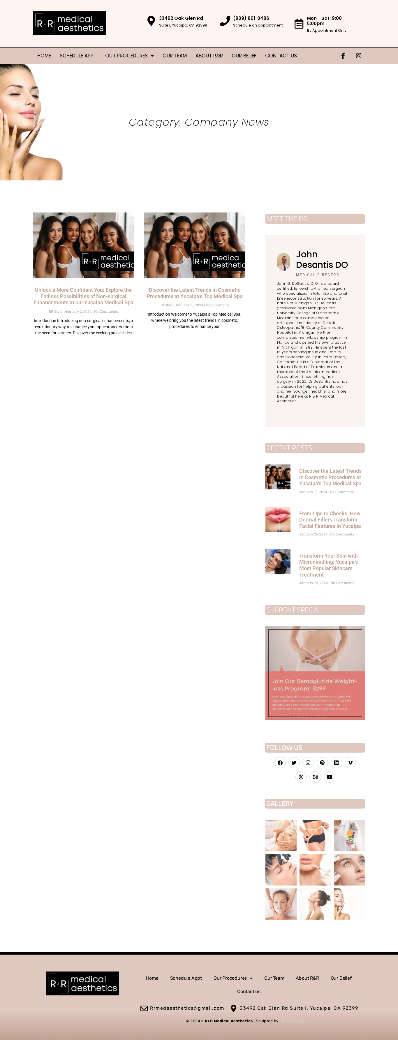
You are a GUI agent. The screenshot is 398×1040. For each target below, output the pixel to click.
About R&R (209, 55)
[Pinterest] (322, 762)
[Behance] (315, 777)
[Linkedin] (336, 762)
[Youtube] (329, 777)
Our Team (175, 55)
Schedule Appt (78, 55)
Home (44, 55)
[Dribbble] (301, 777)
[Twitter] (294, 762)
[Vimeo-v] (350, 762)
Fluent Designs (293, 1021)
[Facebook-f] (343, 56)
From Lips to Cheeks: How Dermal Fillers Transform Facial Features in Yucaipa (330, 519)
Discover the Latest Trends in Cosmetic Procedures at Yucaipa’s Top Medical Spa (195, 293)
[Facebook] (280, 762)
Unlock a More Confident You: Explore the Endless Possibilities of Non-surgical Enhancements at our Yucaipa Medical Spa (83, 296)
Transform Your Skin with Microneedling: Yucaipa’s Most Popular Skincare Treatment (328, 565)
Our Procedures (126, 55)
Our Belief (244, 55)
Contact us (281, 55)
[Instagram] (359, 56)
